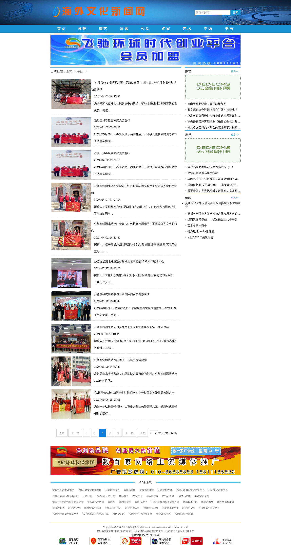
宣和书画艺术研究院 (63, 490)
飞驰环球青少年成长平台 (65, 513)
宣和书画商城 (147, 490)
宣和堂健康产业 (170, 507)
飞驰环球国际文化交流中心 (190, 490)
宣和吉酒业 (141, 502)
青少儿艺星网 (163, 513)
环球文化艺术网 (92, 507)
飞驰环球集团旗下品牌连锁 (165, 502)
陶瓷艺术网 (185, 496)
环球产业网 (74, 507)
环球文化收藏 (165, 490)
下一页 (129, 433)
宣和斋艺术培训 (95, 502)
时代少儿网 (119, 513)
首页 (62, 433)
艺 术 (187, 29)
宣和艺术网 (130, 490)
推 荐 (82, 29)
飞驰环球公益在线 (105, 496)
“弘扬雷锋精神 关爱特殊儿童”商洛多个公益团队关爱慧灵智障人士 (134, 392)
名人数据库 (152, 496)
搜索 (235, 12)
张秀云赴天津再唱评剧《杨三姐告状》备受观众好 (217, 121)
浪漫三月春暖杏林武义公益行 (112, 120)
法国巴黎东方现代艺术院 (96, 513)
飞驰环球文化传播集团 (90, 490)
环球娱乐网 (188, 507)
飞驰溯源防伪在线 (183, 513)
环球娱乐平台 (190, 502)
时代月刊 (137, 496)
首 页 (61, 29)
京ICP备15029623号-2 (145, 535)
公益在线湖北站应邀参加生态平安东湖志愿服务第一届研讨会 (131, 327)
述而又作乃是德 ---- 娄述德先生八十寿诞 (212, 219)
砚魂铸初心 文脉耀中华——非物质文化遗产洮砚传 (218, 184)
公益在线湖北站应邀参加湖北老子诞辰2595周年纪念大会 (129, 261)
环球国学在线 (113, 490)
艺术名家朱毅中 (197, 225)
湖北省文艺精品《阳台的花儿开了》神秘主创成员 (217, 127)
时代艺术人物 (151, 507)
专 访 (208, 29)
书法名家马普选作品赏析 (202, 172)
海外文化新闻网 (225, 502)
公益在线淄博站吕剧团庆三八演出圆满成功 (120, 359)
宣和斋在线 (125, 502)
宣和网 (111, 502)
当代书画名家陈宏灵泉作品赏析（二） (211, 167)
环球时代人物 (132, 507)
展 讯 (124, 29)
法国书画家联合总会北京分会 (67, 502)
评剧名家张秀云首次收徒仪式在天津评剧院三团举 (217, 115)
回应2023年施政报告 (200, 237)
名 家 (166, 29)
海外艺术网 (207, 502)
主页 (69, 71)
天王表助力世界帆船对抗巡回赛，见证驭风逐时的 (217, 190)
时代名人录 (168, 496)
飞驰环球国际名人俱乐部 (65, 496)
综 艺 (103, 29)
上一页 (75, 433)
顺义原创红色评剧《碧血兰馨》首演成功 (212, 109)
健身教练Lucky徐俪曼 (200, 231)
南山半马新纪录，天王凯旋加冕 (206, 103)
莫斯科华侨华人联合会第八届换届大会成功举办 (216, 213)
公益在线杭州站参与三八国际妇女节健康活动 (121, 294)
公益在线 (87, 496)
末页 (143, 433)
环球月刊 (123, 496)
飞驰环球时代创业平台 (140, 513)
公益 (80, 71)
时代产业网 (58, 507)
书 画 (229, 29)
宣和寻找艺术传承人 (209, 507)
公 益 (145, 29)
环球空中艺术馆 (113, 507)
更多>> (235, 71)
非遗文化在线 (202, 496)
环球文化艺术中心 (217, 490)
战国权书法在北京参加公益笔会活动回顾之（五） (217, 178)
